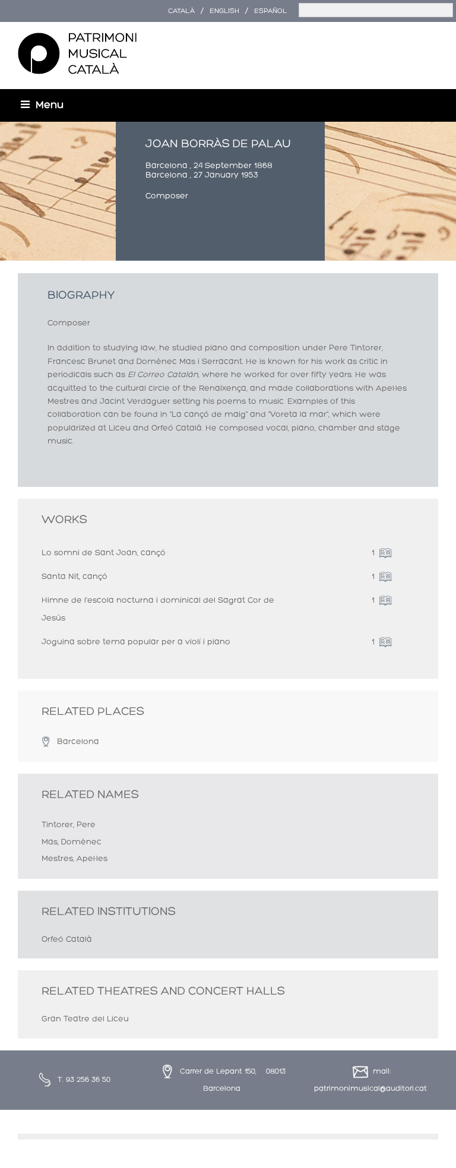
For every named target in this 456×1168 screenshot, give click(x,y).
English (224, 11)
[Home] (77, 54)
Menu (50, 105)
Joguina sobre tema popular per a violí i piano (136, 642)
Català (181, 11)
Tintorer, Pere (69, 825)
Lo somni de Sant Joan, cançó (104, 553)
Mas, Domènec (72, 842)
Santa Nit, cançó (74, 576)
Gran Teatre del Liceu (85, 1019)
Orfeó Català (67, 939)
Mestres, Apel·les (74, 858)
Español (270, 11)
